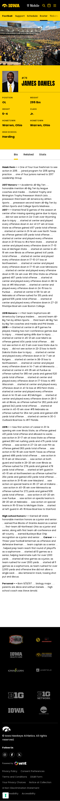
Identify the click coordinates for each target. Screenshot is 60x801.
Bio (16, 154)
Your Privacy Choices (14, 782)
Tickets (54, 16)
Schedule (32, 16)
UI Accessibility (10, 793)
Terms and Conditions (14, 776)
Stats (42, 154)
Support (20, 16)
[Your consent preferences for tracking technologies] (6, 795)
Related (29, 154)
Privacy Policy (9, 771)
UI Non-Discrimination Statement (20, 788)
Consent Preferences (32, 771)
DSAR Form (36, 776)
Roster (44, 16)
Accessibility (28, 793)
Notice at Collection (40, 782)
